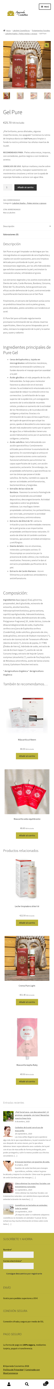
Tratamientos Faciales (41, 30)
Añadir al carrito (26, 187)
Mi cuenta (9, 1384)
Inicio (8, 30)
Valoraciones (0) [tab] (10, 234)
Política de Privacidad (13, 1369)
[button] (46, 45)
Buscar (27, 1384)
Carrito (41, 1382)
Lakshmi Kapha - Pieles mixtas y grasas (21, 33)
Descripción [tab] (8, 226)
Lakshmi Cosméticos (21, 30)
